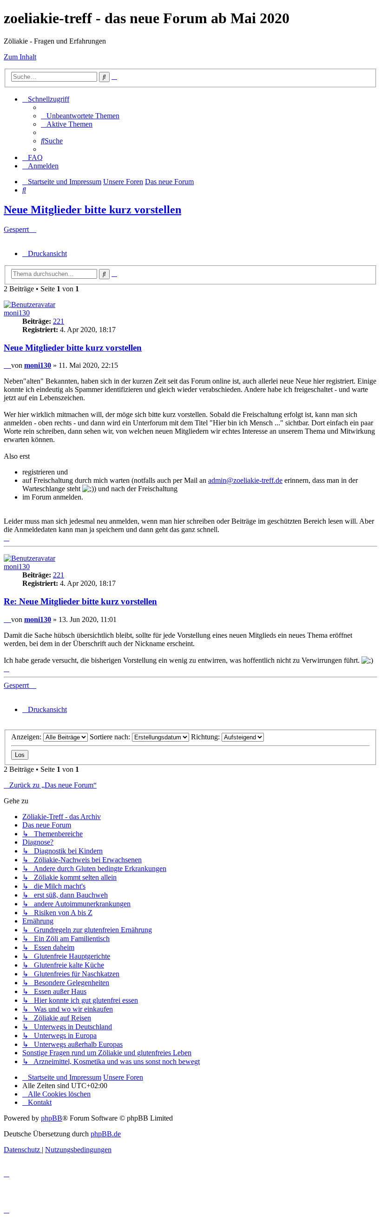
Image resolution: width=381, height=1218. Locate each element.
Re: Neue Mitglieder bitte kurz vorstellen (80, 601)
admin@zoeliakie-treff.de (245, 480)
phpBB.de (106, 1134)
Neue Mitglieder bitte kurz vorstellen (92, 210)
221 (58, 321)
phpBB (51, 1118)
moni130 (17, 313)
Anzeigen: (27, 737)
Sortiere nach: (111, 737)
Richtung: (206, 737)
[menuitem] (80, 116)
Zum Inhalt (20, 57)
